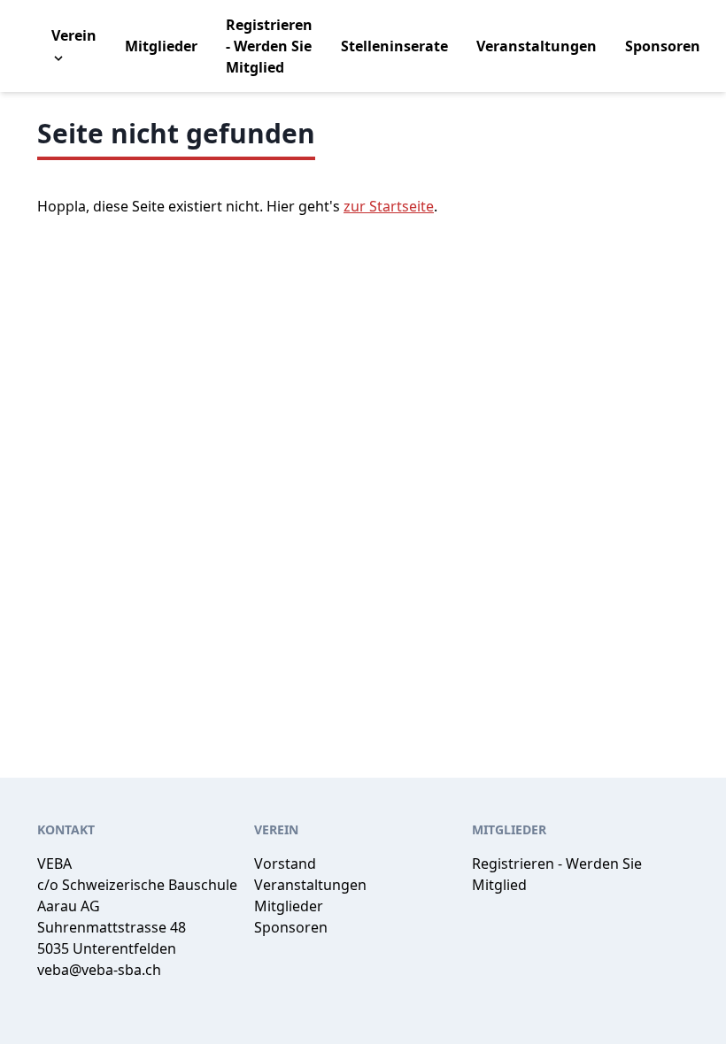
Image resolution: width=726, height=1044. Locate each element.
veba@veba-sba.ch (99, 969)
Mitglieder (161, 46)
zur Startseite (389, 206)
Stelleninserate (394, 46)
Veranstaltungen (536, 46)
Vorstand (285, 863)
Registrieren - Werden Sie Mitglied (269, 46)
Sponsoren (662, 46)
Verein (74, 35)
